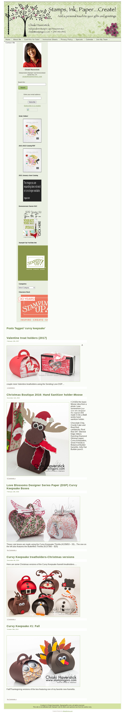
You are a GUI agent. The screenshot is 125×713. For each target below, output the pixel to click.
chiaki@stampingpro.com (32, 76)
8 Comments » (11, 478)
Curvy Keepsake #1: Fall (23, 626)
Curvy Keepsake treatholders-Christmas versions (40, 557)
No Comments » (12, 550)
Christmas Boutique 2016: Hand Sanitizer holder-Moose (45, 394)
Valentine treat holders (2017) (27, 337)
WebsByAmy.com (68, 711)
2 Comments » (11, 619)
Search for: (21, 82)
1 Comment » (11, 388)
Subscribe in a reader (32, 106)
